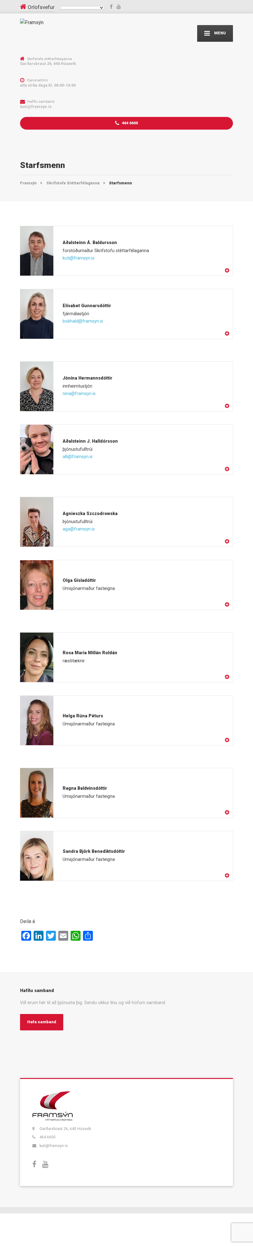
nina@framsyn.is (79, 393)
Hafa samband (41, 1022)
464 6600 (129, 123)
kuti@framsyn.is (78, 258)
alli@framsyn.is (78, 456)
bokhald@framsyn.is (83, 321)
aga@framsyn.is (79, 528)
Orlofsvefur (41, 7)
